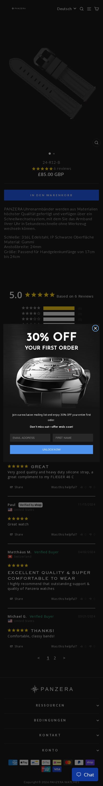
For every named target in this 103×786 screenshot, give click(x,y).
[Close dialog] (95, 328)
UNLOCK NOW (51, 449)
